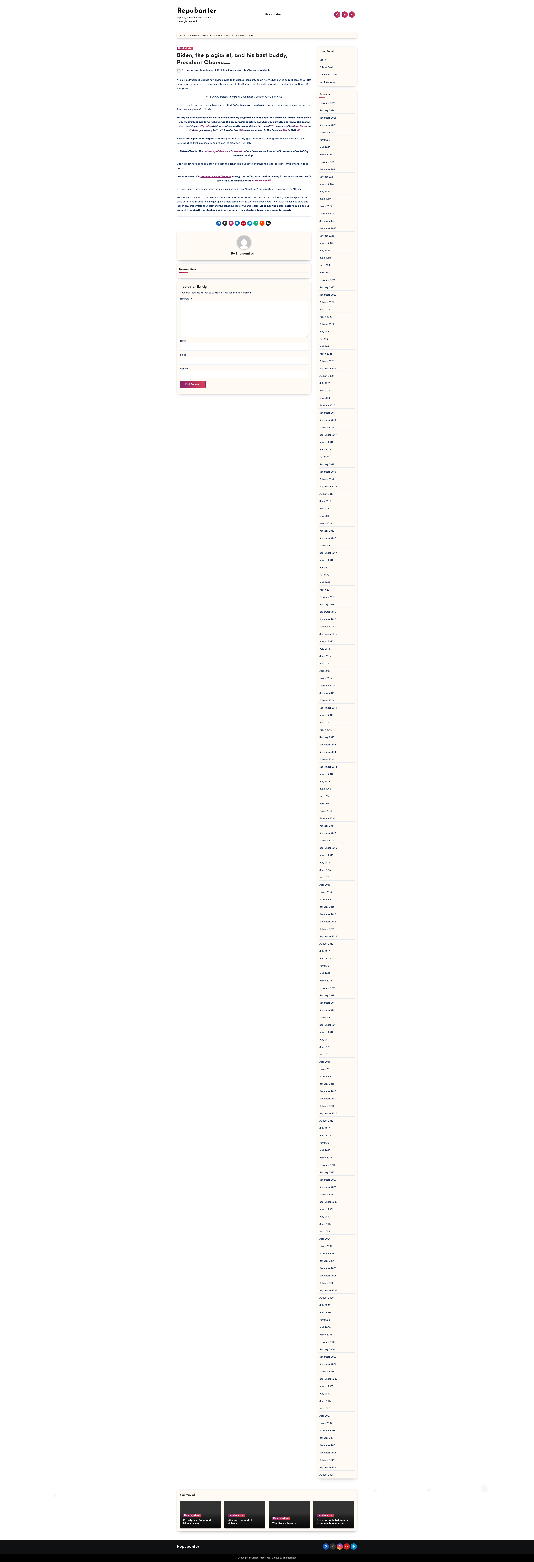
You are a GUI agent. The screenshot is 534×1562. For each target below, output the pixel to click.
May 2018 (324, 508)
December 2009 (328, 1179)
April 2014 (324, 803)
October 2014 (326, 759)
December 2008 (328, 1268)
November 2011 (327, 1010)
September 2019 (328, 435)
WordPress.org (327, 82)
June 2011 (324, 1047)
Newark (237, 151)
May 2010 (324, 1143)
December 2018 (327, 471)
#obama (230, 70)
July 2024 (324, 191)
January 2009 (327, 1261)
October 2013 (326, 840)
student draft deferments (216, 176)
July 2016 (324, 648)
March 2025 (325, 154)
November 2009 (328, 1187)
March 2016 (325, 678)
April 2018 (324, 516)
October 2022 (326, 302)
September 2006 (328, 1467)
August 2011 (326, 1032)
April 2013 (324, 884)
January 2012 (326, 995)
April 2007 (324, 1415)
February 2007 (327, 1430)
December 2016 (327, 612)
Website (184, 368)
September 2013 (328, 848)
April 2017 (324, 582)
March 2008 (325, 1334)
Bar (285, 130)
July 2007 (324, 1393)
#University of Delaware (247, 70)
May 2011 (324, 1054)
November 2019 (327, 420)
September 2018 (328, 486)
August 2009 (326, 1209)
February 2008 (327, 1342)
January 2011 (326, 1084)
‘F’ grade (205, 126)
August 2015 (326, 715)
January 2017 (326, 604)
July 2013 (324, 862)
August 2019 (326, 442)
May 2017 (324, 575)
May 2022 (324, 309)
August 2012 (326, 943)
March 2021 (325, 353)
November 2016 (327, 619)
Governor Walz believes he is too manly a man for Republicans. (332, 1523)
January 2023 (326, 287)
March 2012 (325, 980)
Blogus (275, 1557)
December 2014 (327, 744)
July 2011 (324, 1039)
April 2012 (324, 973)
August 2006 (326, 1474)
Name (183, 341)
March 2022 (325, 317)
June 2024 (325, 199)
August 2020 (326, 376)
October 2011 (326, 1017)
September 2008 (328, 1290)
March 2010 (325, 1157)
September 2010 (328, 1113)
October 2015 (326, 700)
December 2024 (328, 169)
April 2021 (324, 346)
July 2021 (324, 331)
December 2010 (327, 1091)
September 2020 (328, 368)
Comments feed (328, 74)
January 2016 (326, 693)
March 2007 (325, 1423)
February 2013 (327, 899)
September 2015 (328, 707)
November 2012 (327, 921)
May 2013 (324, 877)
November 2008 (328, 1275)
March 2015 (325, 730)
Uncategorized (192, 1515)
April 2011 (324, 1061)
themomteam (192, 70)
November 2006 (328, 1452)
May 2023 (324, 265)
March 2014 (325, 811)
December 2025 (327, 117)
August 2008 (326, 1297)
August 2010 (326, 1120)
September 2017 (328, 553)
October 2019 (326, 427)
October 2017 (326, 545)
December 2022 (328, 294)
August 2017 (326, 560)
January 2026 (327, 110)
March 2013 (325, 892)
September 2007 (328, 1379)
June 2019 (325, 449)
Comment (186, 299)
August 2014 (326, 774)
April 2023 (324, 272)
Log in (322, 60)
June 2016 (325, 656)
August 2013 (326, 855)
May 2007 (324, 1408)
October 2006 (326, 1460)
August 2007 (326, 1386)
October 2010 (326, 1106)
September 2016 (328, 634)
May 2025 (324, 140)
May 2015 (324, 722)
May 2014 (324, 796)
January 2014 (326, 825)
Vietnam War (259, 180)
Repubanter (197, 10)
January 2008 (327, 1349)
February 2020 (327, 405)
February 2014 (327, 818)
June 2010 (325, 1135)
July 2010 (324, 1128)
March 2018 (325, 523)
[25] (272, 125)
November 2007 (327, 1364)
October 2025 (326, 132)
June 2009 (325, 1224)
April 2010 (324, 1150)
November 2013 (327, 833)
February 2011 (326, 1076)
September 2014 (328, 766)
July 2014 (324, 781)
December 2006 (328, 1445)
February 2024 (327, 213)
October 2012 (326, 929)
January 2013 (326, 907)
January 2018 (326, 530)
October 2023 (326, 235)
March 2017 (325, 589)
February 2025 (327, 162)
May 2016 (324, 663)
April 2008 (325, 1327)
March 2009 (325, 1246)
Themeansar (289, 1557)
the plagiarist (185, 48)
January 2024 (327, 221)
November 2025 (327, 125)
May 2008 (324, 1320)
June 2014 (325, 789)
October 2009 (326, 1194)
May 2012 (324, 966)
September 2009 (328, 1202)
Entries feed (326, 67)
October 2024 (326, 176)
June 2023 (325, 258)
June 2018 (325, 501)
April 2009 (325, 1238)
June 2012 (325, 958)
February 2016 (327, 685)
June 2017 (325, 567)
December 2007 (327, 1356)
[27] (269, 180)
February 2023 (327, 280)
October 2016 (326, 626)
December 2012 (327, 914)
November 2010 (327, 1098)
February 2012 (327, 988)
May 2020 (324, 390)
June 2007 (325, 1401)
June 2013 (325, 870)
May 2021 (324, 339)
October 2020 (326, 361)
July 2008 (324, 1305)
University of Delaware (216, 151)
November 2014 (327, 752)
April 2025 (324, 147)
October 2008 (326, 1283)
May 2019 (324, 457)
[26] (196, 130)
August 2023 (326, 243)
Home (268, 14)
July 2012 (324, 951)
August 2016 (326, 641)
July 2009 (324, 1216)
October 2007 (326, 1371)
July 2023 (324, 250)
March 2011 (325, 1069)
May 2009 (324, 1231)
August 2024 (326, 184)
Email (183, 354)
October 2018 (326, 479)
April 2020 (325, 398)
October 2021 (326, 324)
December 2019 (327, 412)
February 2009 (327, 1253)
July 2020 (324, 383)
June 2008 (325, 1312)
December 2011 (327, 1002)
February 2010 (327, 1165)
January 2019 (326, 464)
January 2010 (326, 1172)
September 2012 (328, 936)
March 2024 (325, 206)
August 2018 (326, 494)
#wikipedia (264, 70)
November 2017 (327, 538)
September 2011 (328, 1025)
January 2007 (326, 1438)
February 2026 (327, 103)
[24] (241, 130)
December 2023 (327, 228)
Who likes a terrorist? (285, 1523)
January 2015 (326, 737)
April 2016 (324, 671)
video (277, 14)
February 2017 (327, 597)
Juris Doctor (300, 126)
